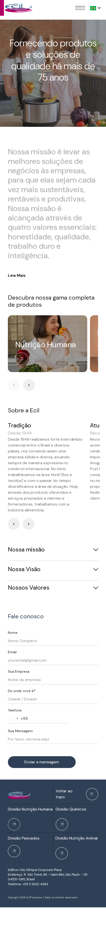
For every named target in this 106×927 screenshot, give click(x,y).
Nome (13, 632)
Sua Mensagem (20, 731)
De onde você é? (21, 691)
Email (12, 652)
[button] (95, 8)
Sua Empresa (18, 671)
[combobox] (13, 718)
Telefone (15, 710)
